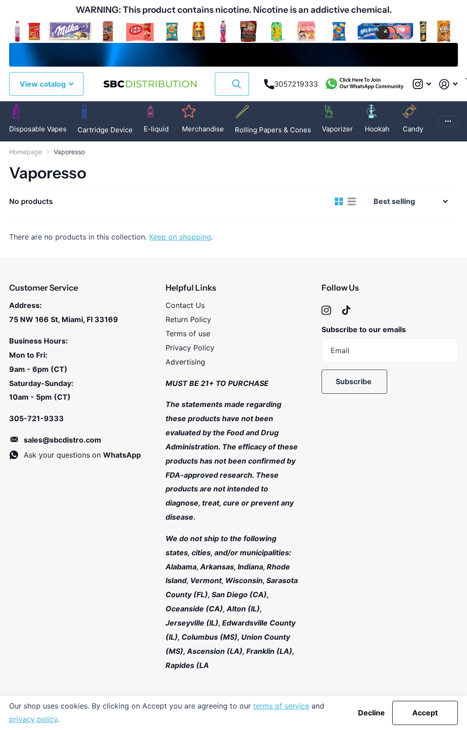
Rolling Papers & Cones (273, 129)
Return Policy (188, 319)
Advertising (185, 361)
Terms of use (188, 333)
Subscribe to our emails (364, 329)
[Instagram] (326, 310)
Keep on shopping (180, 236)
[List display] (352, 202)
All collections (38, 130)
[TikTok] (346, 310)
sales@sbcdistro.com (62, 439)
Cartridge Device (105, 129)
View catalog (43, 84)
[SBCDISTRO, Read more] (421, 84)
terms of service (281, 705)
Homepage (25, 152)
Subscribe (355, 381)
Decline (371, 713)
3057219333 (296, 84)
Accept (425, 712)
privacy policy (33, 719)
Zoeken (236, 84)
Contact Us (185, 305)
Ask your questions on (82, 454)
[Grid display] (339, 202)
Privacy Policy (190, 347)
